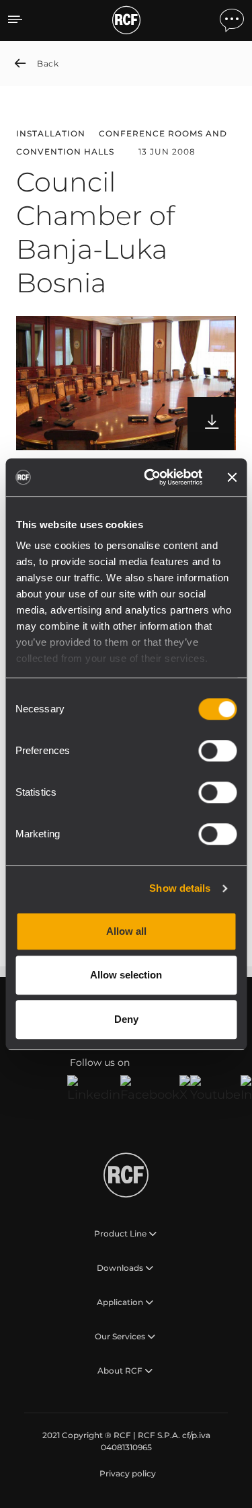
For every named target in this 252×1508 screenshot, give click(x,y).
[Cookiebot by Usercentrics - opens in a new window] (150, 477)
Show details (179, 888)
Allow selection (126, 974)
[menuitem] (126, 1474)
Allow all (126, 931)
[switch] (217, 750)
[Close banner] (232, 477)
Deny (126, 1019)
